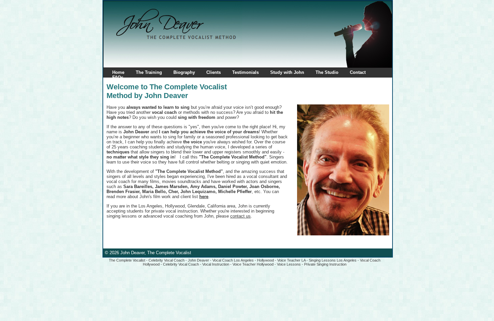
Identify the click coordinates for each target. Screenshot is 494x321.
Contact (358, 72)
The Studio (327, 72)
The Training (149, 72)
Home (118, 72)
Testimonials (245, 72)
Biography (184, 72)
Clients (213, 72)
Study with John (287, 72)
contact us (240, 216)
